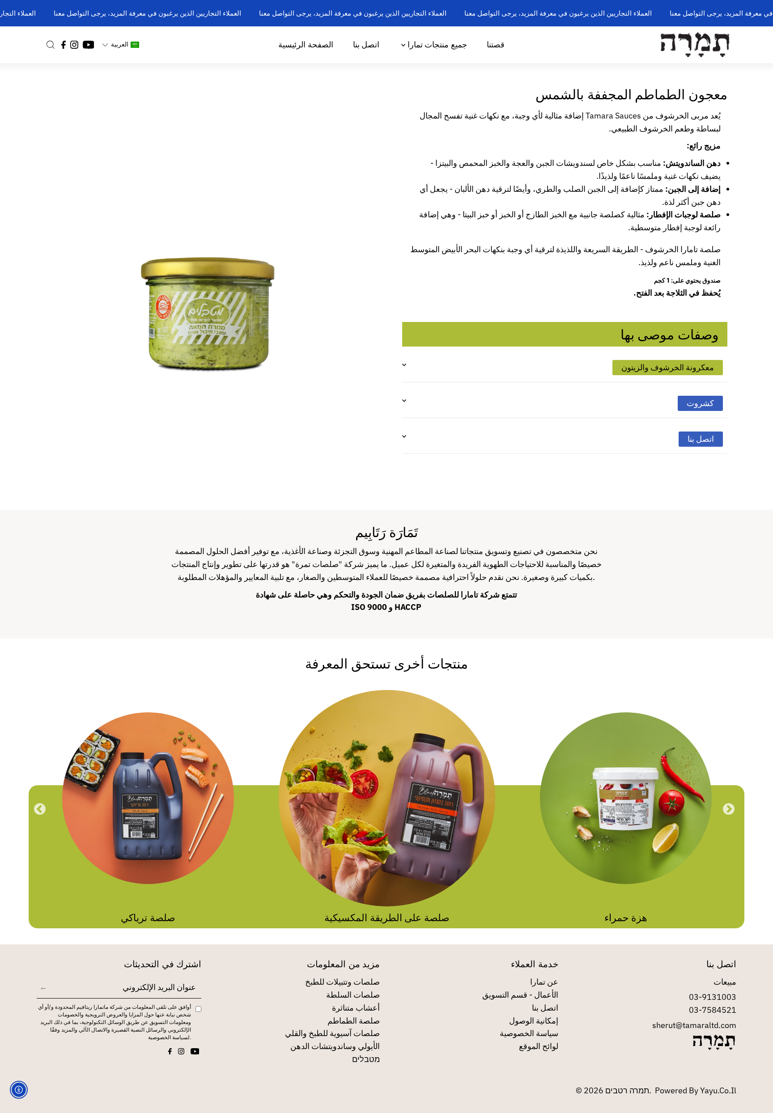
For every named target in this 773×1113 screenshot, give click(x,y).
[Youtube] (88, 44)
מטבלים (366, 1059)
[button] (120, 44)
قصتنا (496, 44)
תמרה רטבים (627, 1090)
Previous (40, 809)
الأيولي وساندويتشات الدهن (335, 1046)
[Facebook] (63, 44)
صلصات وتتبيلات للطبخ (342, 982)
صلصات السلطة (353, 995)
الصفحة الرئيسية (305, 44)
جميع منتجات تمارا (436, 44)
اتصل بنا (366, 44)
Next (728, 809)
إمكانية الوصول (533, 1021)
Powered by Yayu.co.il (695, 1090)
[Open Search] (51, 45)
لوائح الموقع (538, 1046)
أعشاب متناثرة (356, 1008)
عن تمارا (544, 982)
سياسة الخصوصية (529, 1033)
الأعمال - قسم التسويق (520, 995)
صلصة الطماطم (353, 1021)
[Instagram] (74, 44)
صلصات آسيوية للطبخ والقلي (332, 1033)
